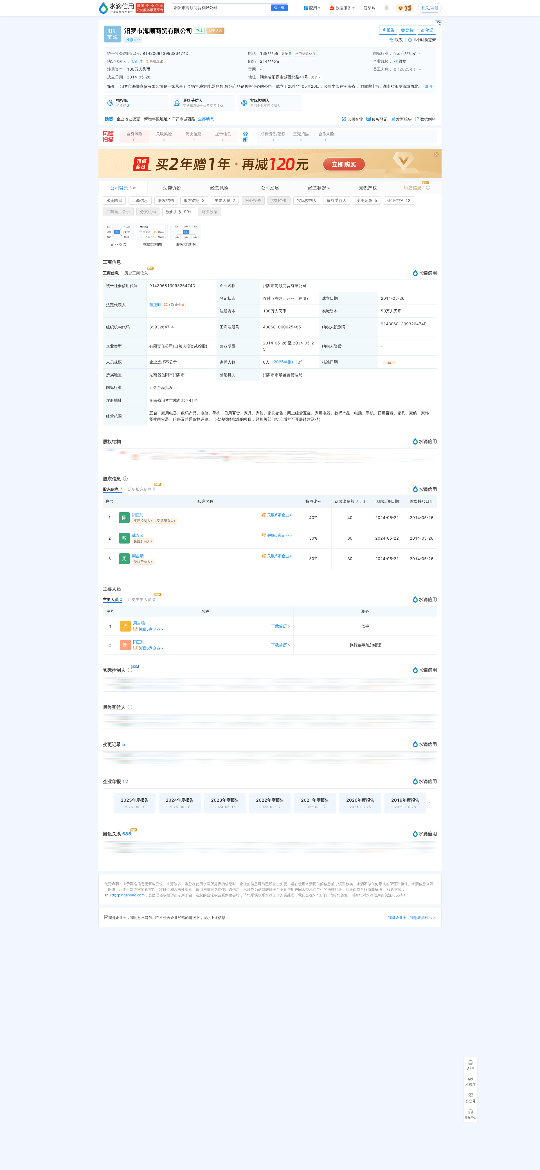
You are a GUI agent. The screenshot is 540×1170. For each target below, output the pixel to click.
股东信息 (194, 200)
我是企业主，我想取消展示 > (412, 917)
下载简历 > (281, 626)
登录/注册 (429, 8)
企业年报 (398, 200)
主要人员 (225, 200)
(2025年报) (282, 361)
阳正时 (137, 61)
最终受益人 (336, 200)
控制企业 (279, 200)
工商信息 (140, 200)
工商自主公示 (118, 211)
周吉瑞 (138, 555)
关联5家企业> (279, 535)
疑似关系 (179, 211)
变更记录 (367, 200)
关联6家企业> (279, 514)
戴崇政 (138, 535)
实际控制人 (307, 200)
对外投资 (253, 200)
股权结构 (166, 200)
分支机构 (148, 211)
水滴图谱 (114, 200)
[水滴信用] (116, 8)
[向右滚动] (429, 803)
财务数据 (209, 211)
